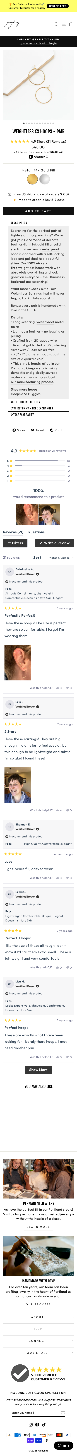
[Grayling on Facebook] (37, 1424)
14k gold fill (40, 244)
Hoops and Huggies (26, 394)
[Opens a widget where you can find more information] (63, 1446)
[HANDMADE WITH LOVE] (38, 1256)
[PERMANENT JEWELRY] (38, 1179)
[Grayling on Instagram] (31, 1424)
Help (37, 1329)
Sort (38, 557)
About (37, 1317)
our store (37, 1352)
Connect (38, 1340)
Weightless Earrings (26, 293)
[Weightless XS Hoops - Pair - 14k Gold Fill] (5, 1134)
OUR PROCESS (38, 1304)
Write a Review (58, 543)
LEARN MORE (38, 1226)
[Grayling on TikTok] (44, 1424)
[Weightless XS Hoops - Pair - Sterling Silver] (9, 1134)
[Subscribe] (63, 1412)
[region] (38, 514)
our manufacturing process (32, 382)
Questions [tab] (36, 533)
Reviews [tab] (13, 533)
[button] (38, 141)
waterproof (45, 322)
